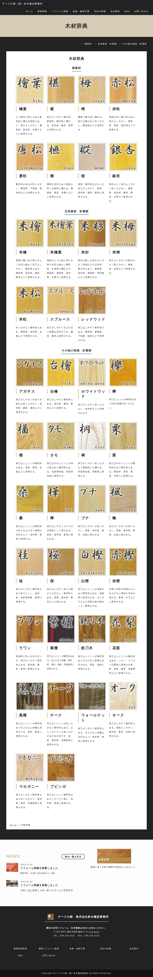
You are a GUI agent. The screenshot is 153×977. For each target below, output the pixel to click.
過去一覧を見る (73, 856)
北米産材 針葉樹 (107, 44)
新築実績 (42, 11)
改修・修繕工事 (81, 11)
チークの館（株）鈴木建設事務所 (22, 3)
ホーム (29, 11)
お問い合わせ (141, 11)
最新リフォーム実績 (49, 948)
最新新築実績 (20, 948)
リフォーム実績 (60, 11)
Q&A (127, 11)
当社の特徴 (100, 11)
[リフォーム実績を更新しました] (12, 867)
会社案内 (115, 11)
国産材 (88, 44)
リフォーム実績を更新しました (39, 868)
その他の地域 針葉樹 (135, 44)
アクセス (93, 932)
